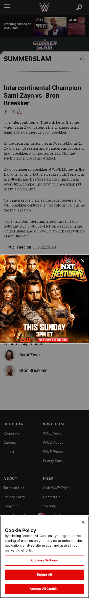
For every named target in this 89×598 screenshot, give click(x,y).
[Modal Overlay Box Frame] (44, 299)
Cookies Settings (44, 560)
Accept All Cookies (44, 589)
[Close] (83, 522)
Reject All (44, 574)
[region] (44, 556)
